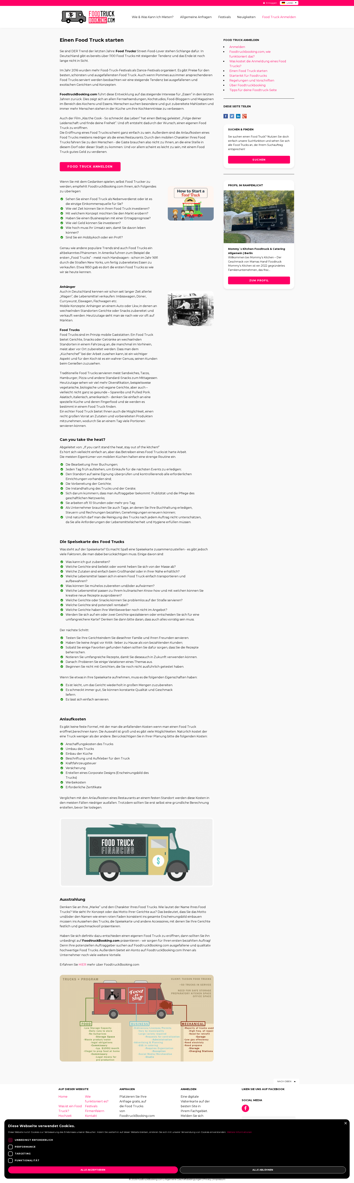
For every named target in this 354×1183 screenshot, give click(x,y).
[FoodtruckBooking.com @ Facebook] (245, 1108)
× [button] (345, 1123)
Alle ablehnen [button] (262, 1169)
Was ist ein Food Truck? (70, 1108)
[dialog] (177, 1149)
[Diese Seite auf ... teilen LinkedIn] (238, 116)
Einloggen (271, 2)
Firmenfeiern (94, 1111)
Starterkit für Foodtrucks (248, 75)
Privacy (207, 1179)
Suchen (259, 159)
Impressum (219, 1179)
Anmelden (237, 47)
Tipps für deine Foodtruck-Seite (253, 90)
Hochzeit (65, 1116)
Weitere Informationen (239, 1132)
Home (62, 1096)
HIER (82, 964)
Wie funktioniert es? (96, 1099)
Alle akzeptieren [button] (93, 1169)
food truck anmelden (89, 166)
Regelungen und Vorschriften (251, 80)
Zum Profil (259, 280)
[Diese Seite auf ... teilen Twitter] (232, 116)
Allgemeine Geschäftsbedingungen (183, 1179)
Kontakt (91, 1116)
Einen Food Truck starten (248, 71)
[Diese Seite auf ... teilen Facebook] (225, 116)
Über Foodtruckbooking (247, 85)
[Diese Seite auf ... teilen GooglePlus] (244, 116)
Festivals (91, 1106)
